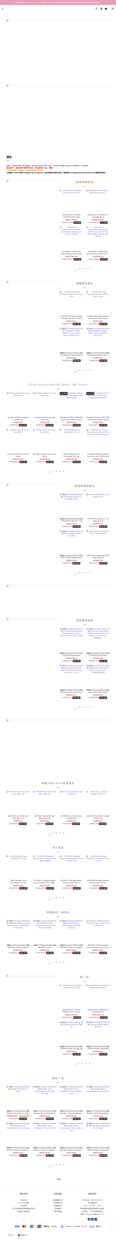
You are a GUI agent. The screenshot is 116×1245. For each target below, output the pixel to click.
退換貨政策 (58, 1206)
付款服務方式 (58, 1203)
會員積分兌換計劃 (23, 1211)
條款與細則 (58, 1211)
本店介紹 (24, 1200)
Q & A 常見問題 (23, 1203)
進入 (46, 168)
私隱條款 (58, 1208)
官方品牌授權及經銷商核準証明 (24, 1208)
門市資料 (24, 1206)
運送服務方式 (58, 1200)
